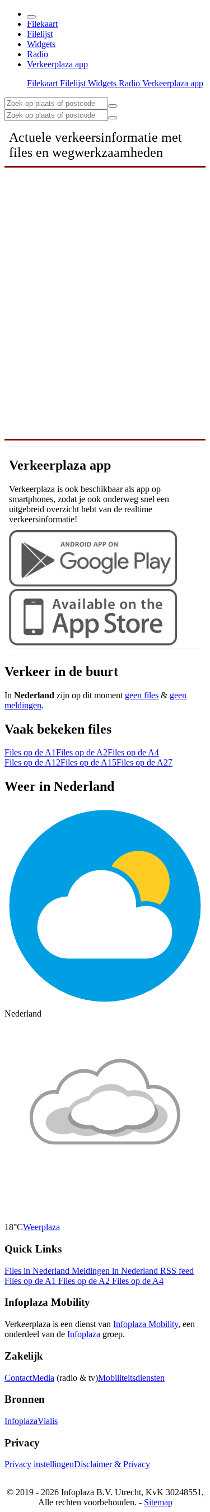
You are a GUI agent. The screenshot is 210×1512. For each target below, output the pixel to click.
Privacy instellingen (39, 1464)
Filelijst (40, 34)
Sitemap (158, 1502)
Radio (37, 54)
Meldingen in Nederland (116, 1271)
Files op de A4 (133, 752)
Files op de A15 (88, 762)
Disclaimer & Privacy (112, 1464)
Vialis (48, 1421)
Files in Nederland (38, 1271)
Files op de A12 (32, 762)
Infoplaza (83, 1334)
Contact (18, 1378)
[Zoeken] (112, 117)
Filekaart (42, 24)
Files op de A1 (30, 752)
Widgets (41, 44)
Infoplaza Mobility (145, 1324)
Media (43, 1378)
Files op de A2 (82, 752)
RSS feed (177, 1271)
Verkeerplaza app (57, 64)
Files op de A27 (144, 762)
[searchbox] (56, 103)
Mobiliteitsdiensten (131, 1378)
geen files (141, 695)
